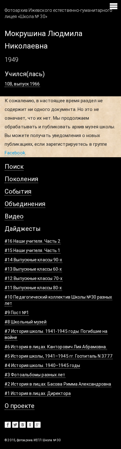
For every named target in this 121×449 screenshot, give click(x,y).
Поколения (21, 179)
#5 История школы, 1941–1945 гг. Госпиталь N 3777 (59, 356)
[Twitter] (15, 425)
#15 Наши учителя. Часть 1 (32, 250)
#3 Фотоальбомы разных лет (35, 375)
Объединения (25, 204)
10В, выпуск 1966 (22, 84)
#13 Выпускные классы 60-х (33, 269)
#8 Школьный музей (26, 322)
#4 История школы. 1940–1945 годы (42, 365)
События (18, 191)
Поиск (14, 166)
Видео (14, 216)
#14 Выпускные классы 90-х (33, 260)
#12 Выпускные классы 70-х (34, 278)
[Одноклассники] (30, 425)
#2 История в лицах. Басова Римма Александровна (58, 384)
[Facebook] (8, 425)
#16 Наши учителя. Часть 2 (33, 241)
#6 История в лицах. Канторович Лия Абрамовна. (56, 347)
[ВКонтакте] (23, 425)
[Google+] (37, 425)
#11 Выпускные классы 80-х (33, 288)
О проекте (19, 406)
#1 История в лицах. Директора (38, 393)
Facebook (15, 153)
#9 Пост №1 (17, 312)
